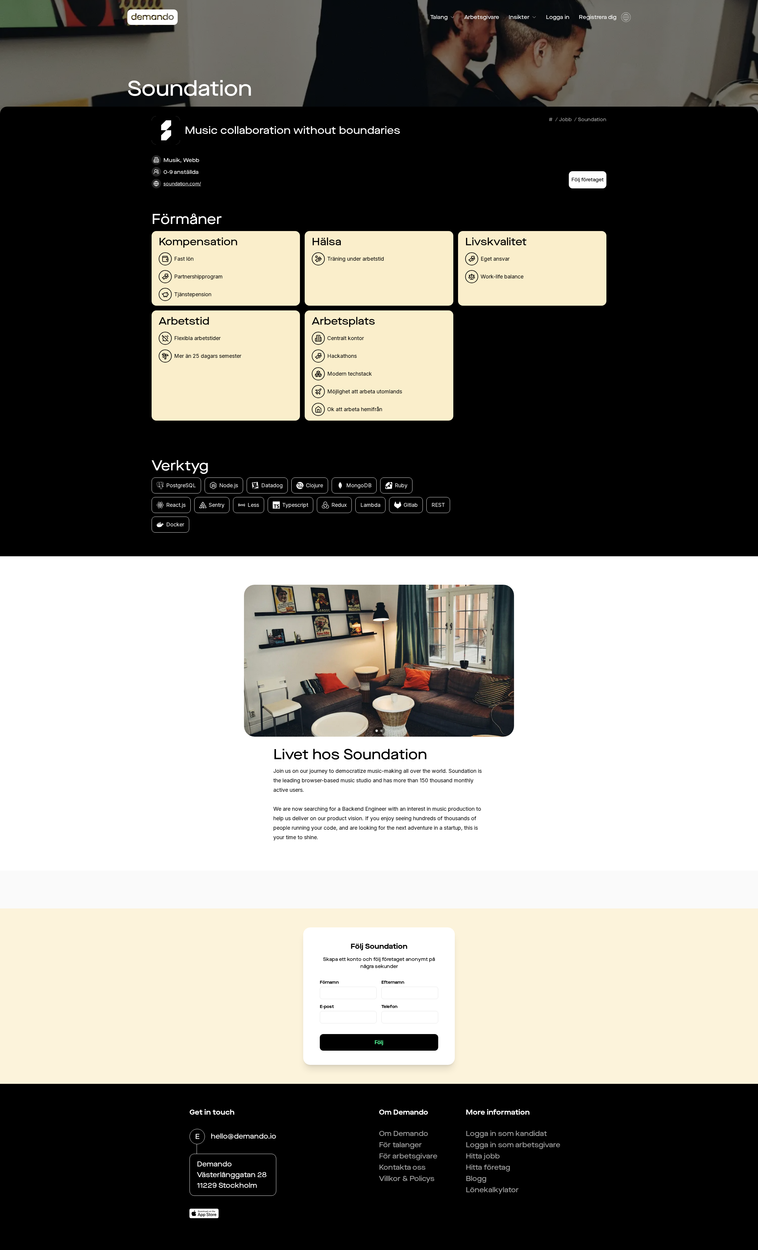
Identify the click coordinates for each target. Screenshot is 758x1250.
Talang (439, 17)
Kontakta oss (402, 1167)
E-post (327, 1006)
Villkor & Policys (406, 1178)
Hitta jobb (483, 1156)
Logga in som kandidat (506, 1133)
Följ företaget (587, 180)
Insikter (519, 17)
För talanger (400, 1145)
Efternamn (392, 982)
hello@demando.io (243, 1136)
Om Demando (403, 1133)
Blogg (476, 1178)
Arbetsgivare (481, 17)
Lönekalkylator (492, 1190)
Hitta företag (488, 1167)
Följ (379, 1042)
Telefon (389, 1006)
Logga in (557, 17)
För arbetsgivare (408, 1156)
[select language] (626, 17)
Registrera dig (597, 17)
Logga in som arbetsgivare (513, 1145)
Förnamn (329, 982)
